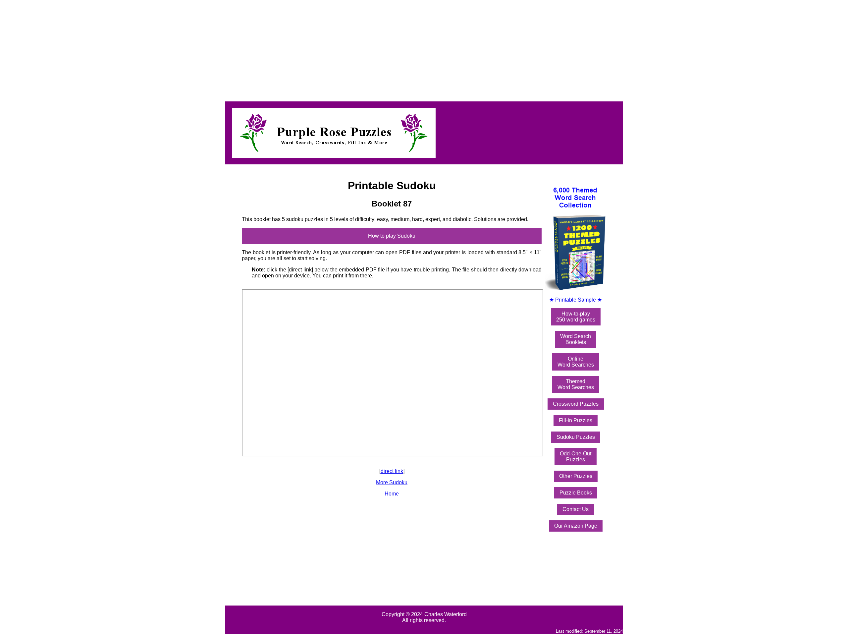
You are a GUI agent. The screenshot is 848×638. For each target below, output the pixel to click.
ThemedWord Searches (575, 384)
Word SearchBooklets (575, 339)
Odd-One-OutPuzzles (575, 456)
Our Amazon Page (575, 526)
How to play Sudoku (391, 236)
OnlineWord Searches (575, 362)
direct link (392, 471)
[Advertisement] (201, 49)
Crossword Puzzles (576, 404)
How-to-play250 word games (575, 316)
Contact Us (575, 509)
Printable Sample (575, 300)
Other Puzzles (575, 476)
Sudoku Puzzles (575, 437)
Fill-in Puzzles (575, 420)
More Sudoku (391, 482)
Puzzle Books (575, 492)
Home (392, 493)
